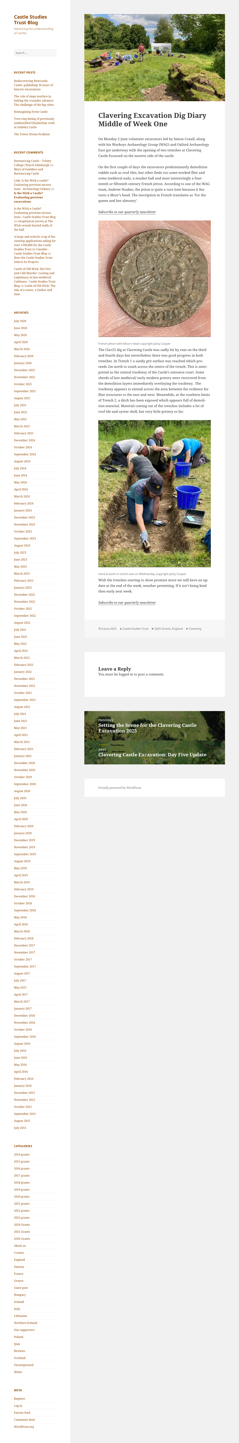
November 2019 (24, 847)
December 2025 (24, 370)
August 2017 (22, 973)
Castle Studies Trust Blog (30, 20)
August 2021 (22, 707)
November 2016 (24, 1023)
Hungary (20, 1295)
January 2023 (23, 588)
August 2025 (22, 398)
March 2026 (22, 349)
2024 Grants (22, 1225)
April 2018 (21, 924)
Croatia (19, 1253)
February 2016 (23, 1079)
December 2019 (24, 840)
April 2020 (21, 819)
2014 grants (22, 1154)
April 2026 (21, 342)
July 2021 (20, 714)
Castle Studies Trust (135, 629)
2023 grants (22, 1218)
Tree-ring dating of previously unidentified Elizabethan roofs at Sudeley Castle (34, 123)
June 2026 (20, 328)
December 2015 (24, 1093)
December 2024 (24, 440)
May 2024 (20, 482)
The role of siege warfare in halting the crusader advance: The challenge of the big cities (34, 100)
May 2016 (20, 1065)
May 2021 (20, 728)
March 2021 (22, 742)
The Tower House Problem (32, 134)
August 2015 (22, 1121)
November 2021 (24, 686)
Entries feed (22, 1413)
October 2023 (23, 531)
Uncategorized (23, 1365)
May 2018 (20, 917)
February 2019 (23, 889)
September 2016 (25, 1037)
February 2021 (23, 749)
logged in (126, 674)
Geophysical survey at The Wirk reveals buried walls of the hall (33, 225)
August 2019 (22, 861)
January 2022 (23, 672)
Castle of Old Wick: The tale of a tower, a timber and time (34, 290)
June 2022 (20, 637)
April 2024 (21, 489)
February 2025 (23, 433)
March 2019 (22, 882)
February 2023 (23, 580)
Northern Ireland (25, 1323)
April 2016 (21, 1072)
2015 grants (22, 1161)
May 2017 (20, 987)
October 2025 (23, 384)
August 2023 (22, 545)
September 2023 (25, 538)
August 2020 (22, 791)
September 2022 (25, 616)
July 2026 (20, 321)
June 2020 (20, 805)
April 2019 (21, 875)
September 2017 (25, 966)
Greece (18, 1281)
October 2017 (23, 959)
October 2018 (23, 903)
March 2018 (22, 931)
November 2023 (24, 524)
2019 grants (22, 1189)
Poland (18, 1337)
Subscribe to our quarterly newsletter (127, 212)
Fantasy (19, 1267)
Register (19, 1399)
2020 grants (22, 1196)
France (18, 1274)
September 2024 (25, 454)
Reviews (19, 1351)
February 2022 (23, 665)
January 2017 (23, 1008)
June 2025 (20, 412)
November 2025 (24, 377)
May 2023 (20, 566)
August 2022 (22, 623)
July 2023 (20, 552)
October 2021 (23, 693)
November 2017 (24, 952)
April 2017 (21, 994)
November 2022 (24, 602)
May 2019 (20, 868)
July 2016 (20, 1051)
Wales (18, 1372)
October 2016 (23, 1030)
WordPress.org (24, 1427)
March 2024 (22, 496)
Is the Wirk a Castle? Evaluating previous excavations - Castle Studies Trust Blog (35, 213)
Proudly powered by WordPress (119, 788)
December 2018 (24, 896)
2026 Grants (22, 1239)
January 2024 (23, 510)
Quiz (17, 1344)
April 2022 (21, 651)
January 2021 (23, 756)
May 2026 (20, 335)
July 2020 (20, 798)
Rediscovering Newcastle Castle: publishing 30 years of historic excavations (33, 85)
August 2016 (22, 1044)
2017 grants (22, 1175)
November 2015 (24, 1100)
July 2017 (20, 980)
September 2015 (25, 1114)
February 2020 (23, 826)
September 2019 (25, 854)
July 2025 (20, 405)
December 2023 (24, 517)
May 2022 (20, 644)
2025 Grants (22, 1232)
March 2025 (22, 426)
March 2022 (22, 658)
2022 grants (22, 1211)
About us (20, 1246)
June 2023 (20, 559)
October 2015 (23, 1107)
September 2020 (25, 784)
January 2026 (23, 363)
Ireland (19, 1302)
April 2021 (21, 735)
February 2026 (23, 356)
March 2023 (22, 573)
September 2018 (25, 910)
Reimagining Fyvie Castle (31, 112)
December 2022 (24, 595)
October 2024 (23, 447)
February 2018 (23, 938)
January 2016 (23, 1086)
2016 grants (22, 1168)
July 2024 (20, 468)
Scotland (20, 1358)
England (19, 1260)
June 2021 (20, 721)
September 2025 (25, 391)
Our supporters (24, 1330)
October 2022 (23, 609)
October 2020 (23, 777)
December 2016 (24, 1015)
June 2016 (20, 1058)
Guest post (21, 1288)
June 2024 (20, 475)
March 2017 (22, 1001)
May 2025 (20, 419)
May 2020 (20, 812)
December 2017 (24, 945)
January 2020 (23, 833)
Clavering (195, 629)
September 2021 (25, 700)
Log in (18, 1406)
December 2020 (24, 763)
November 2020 (24, 770)
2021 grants (22, 1204)
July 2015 (20, 1128)
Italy (17, 1309)
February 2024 (23, 503)
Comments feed (24, 1420)
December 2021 (24, 679)
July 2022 (20, 630)
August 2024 (22, 461)
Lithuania (20, 1316)
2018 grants (22, 1182)
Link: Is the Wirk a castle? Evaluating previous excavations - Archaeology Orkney (33, 185)
